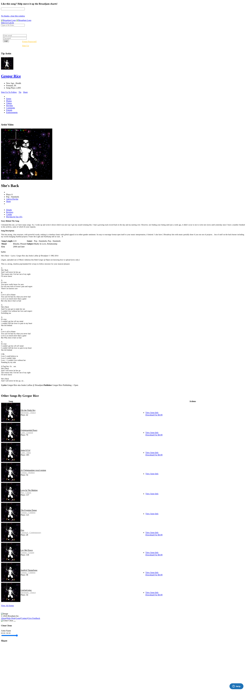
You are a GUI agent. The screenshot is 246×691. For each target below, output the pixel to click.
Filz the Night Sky (28, 410)
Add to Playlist (12, 199)
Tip (20, 92)
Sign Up (25, 46)
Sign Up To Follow (9, 92)
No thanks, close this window (13, 16)
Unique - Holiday (28, 472)
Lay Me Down (27, 550)
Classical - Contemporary (31, 532)
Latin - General (27, 432)
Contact (24, 618)
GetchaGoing (26, 590)
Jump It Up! (25, 450)
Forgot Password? (29, 41)
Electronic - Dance (28, 412)
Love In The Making (29, 490)
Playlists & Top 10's (14, 217)
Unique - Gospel (27, 552)
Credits (9, 214)
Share (25, 92)
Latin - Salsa (26, 452)
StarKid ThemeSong (29, 570)
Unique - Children (28, 512)
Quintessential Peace (29, 430)
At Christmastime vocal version (33, 470)
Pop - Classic (26, 492)
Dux (22, 530)
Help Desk (11, 618)
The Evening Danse (29, 510)
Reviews (9, 212)
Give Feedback (34, 618)
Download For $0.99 (153, 415)
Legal (18, 618)
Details (9, 210)
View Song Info (151, 412)
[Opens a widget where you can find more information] (236, 686)
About (3, 618)
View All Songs (7, 605)
